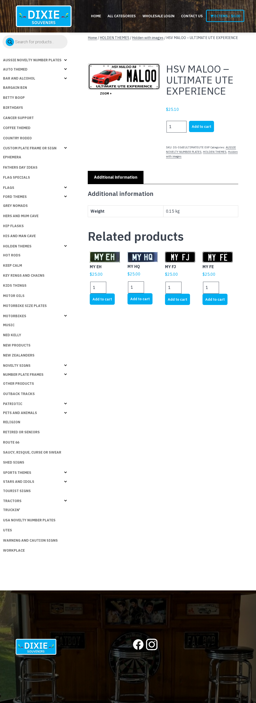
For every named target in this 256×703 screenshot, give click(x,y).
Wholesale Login (158, 16)
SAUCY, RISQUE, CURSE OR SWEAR (32, 452)
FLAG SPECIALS (16, 177)
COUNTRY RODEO (17, 138)
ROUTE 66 (11, 442)
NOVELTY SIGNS (16, 365)
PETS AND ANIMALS (20, 413)
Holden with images (148, 37)
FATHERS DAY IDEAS (20, 167)
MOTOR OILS (13, 295)
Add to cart (201, 126)
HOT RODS (11, 255)
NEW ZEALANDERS (18, 355)
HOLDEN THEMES (17, 246)
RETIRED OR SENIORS (21, 432)
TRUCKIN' (11, 510)
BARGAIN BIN (15, 87)
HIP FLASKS (13, 226)
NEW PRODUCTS (16, 345)
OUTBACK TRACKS (19, 394)
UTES (7, 530)
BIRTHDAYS (13, 107)
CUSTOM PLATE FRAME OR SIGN (29, 148)
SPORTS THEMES (17, 472)
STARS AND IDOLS (18, 481)
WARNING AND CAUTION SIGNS (30, 540)
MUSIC (8, 325)
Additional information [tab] (115, 177)
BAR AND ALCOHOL (19, 78)
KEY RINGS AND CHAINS (23, 275)
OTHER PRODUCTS (18, 383)
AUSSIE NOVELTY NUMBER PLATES (32, 60)
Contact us (192, 16)
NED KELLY (12, 335)
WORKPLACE (14, 550)
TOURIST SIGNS (17, 491)
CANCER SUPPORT (18, 118)
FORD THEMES (15, 196)
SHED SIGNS (13, 462)
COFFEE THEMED (16, 128)
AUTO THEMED (15, 69)
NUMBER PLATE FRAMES (23, 374)
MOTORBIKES (14, 316)
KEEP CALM (12, 265)
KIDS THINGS (14, 285)
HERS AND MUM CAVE (20, 216)
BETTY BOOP (14, 97)
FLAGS (8, 187)
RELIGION (11, 422)
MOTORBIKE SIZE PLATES (25, 305)
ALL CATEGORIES (122, 16)
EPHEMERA (12, 157)
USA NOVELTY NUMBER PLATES (29, 520)
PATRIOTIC (12, 404)
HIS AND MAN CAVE (19, 236)
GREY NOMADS (15, 205)
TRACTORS (12, 501)
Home (96, 16)
